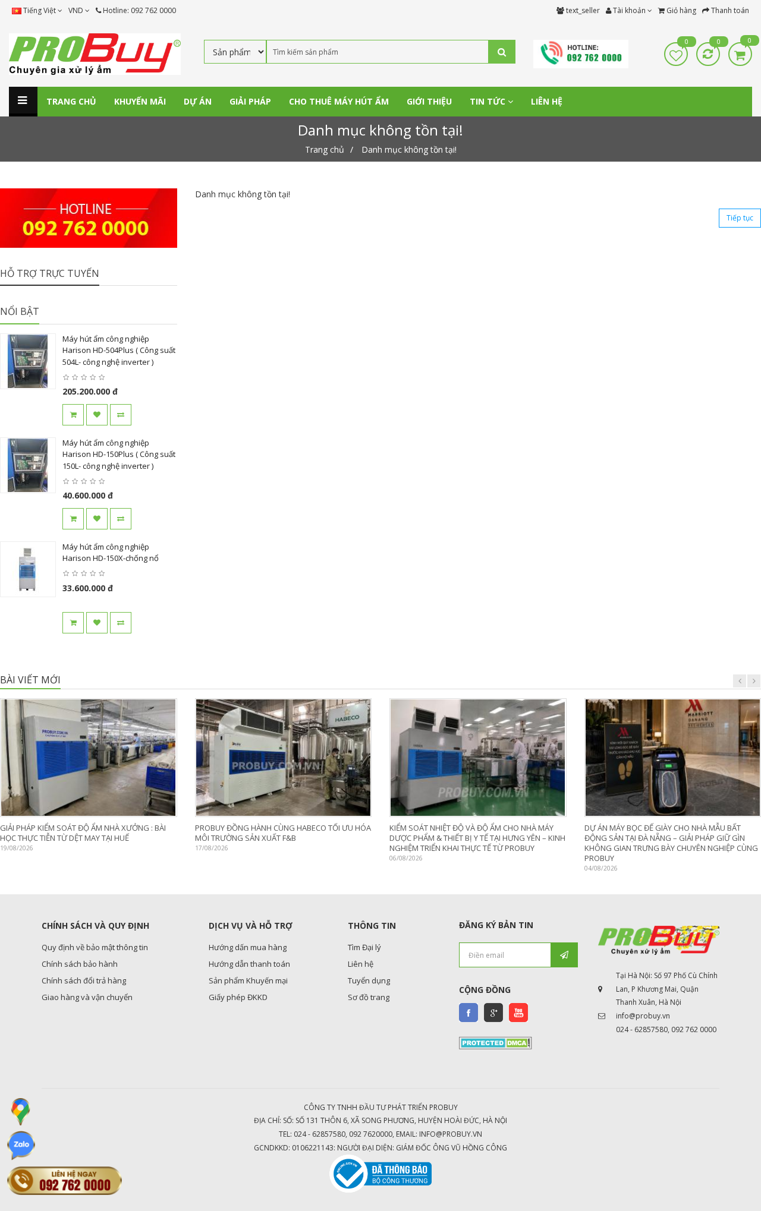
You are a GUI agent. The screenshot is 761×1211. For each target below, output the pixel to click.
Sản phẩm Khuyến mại (248, 980)
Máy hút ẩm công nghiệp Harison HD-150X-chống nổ (110, 552)
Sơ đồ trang (368, 997)
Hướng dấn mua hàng (248, 947)
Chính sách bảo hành (80, 963)
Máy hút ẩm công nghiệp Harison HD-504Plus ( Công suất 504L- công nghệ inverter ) (118, 350)
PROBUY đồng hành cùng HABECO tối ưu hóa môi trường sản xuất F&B (283, 832)
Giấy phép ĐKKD (238, 997)
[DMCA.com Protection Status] (495, 1041)
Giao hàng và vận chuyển (87, 997)
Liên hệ (360, 963)
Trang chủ (324, 149)
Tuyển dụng (369, 980)
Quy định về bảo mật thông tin (95, 947)
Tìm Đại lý (364, 947)
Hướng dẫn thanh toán (249, 963)
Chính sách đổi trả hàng (84, 980)
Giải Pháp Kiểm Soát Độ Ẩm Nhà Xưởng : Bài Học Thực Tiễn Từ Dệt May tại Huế (83, 832)
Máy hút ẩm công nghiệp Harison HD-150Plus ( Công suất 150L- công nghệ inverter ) (118, 454)
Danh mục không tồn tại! (409, 149)
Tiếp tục (740, 218)
